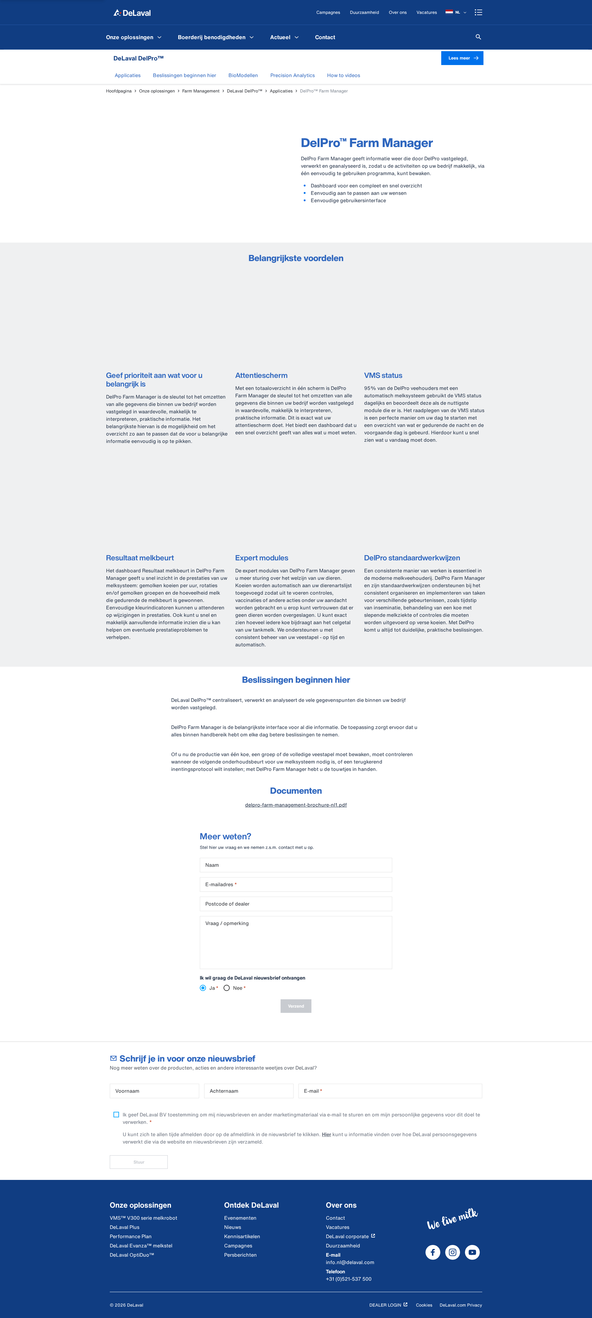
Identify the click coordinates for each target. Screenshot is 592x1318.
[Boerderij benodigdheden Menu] (251, 37)
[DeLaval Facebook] (433, 1252)
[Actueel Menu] (296, 37)
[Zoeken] (478, 37)
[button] (128, 75)
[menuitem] (135, 37)
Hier (326, 1134)
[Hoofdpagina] (132, 12)
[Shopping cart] (478, 12)
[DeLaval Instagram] (452, 1252)
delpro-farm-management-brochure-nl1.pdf (296, 804)
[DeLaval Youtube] (472, 1252)
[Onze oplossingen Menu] (159, 37)
